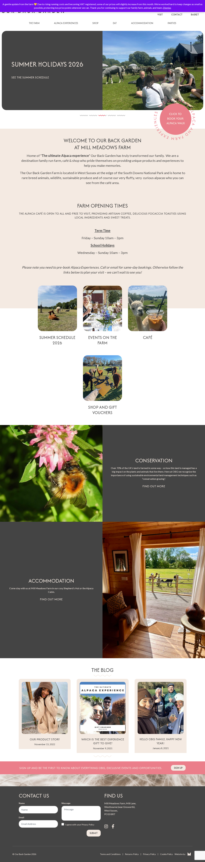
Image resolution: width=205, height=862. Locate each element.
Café (147, 337)
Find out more (153, 486)
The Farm (34, 23)
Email (21, 817)
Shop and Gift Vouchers (102, 410)
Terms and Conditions (110, 854)
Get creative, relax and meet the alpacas (42, 77)
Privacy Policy (87, 824)
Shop (95, 23)
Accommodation (142, 23)
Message (66, 803)
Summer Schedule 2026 (57, 340)
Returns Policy (132, 854)
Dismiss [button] (167, 7)
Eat (115, 23)
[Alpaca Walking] (175, 118)
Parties (172, 23)
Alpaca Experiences (66, 23)
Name (22, 803)
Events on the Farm (102, 340)
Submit (94, 833)
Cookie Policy (166, 854)
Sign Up (178, 768)
